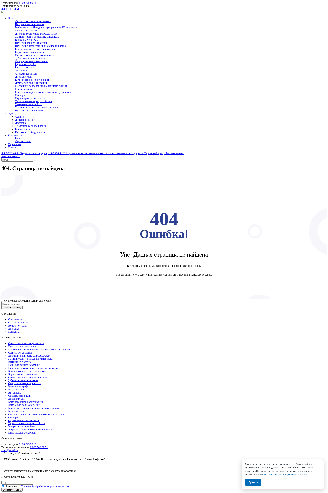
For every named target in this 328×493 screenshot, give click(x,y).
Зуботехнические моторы (30, 58)
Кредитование (23, 129)
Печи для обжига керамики (31, 42)
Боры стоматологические (29, 52)
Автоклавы (21, 70)
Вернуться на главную (164, 283)
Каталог (13, 18)
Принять (253, 482)
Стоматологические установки (33, 21)
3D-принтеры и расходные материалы (37, 36)
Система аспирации (26, 73)
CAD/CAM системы (27, 30)
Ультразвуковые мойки (28, 104)
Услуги (12, 113)
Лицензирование (25, 119)
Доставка (20, 122)
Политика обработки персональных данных (27, 465)
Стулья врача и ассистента (30, 98)
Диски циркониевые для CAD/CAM (36, 33)
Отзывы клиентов (18, 322)
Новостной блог (17, 325)
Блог (17, 138)
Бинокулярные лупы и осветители (35, 49)
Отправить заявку (12, 307)
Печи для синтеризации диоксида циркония (40, 45)
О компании (15, 135)
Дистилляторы (23, 76)
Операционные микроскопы (31, 61)
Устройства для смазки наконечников (37, 107)
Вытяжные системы (26, 39)
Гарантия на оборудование (30, 132)
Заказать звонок (175, 153)
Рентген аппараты (25, 67)
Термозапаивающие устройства (33, 101)
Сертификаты (23, 141)
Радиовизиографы (25, 64)
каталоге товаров (201, 274)
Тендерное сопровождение (30, 125)
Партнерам (14, 144)
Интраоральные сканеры (29, 24)
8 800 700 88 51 (10, 9)
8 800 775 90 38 (27, 2)
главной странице (173, 274)
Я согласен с (39, 486)
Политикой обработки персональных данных (47, 486)
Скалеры (20, 95)
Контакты (14, 147)
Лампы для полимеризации (31, 82)
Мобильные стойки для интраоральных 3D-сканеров (46, 27)
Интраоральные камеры (29, 110)
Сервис (19, 116)
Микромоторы (23, 89)
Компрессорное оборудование (32, 79)
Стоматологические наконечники (34, 55)
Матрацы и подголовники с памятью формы (41, 85)
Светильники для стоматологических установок (43, 92)
